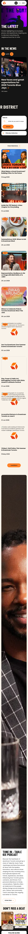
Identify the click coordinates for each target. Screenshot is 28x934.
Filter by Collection (12, 133)
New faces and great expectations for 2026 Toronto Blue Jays (12, 83)
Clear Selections (12, 146)
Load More (14, 465)
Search (5, 117)
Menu (20, 3)
